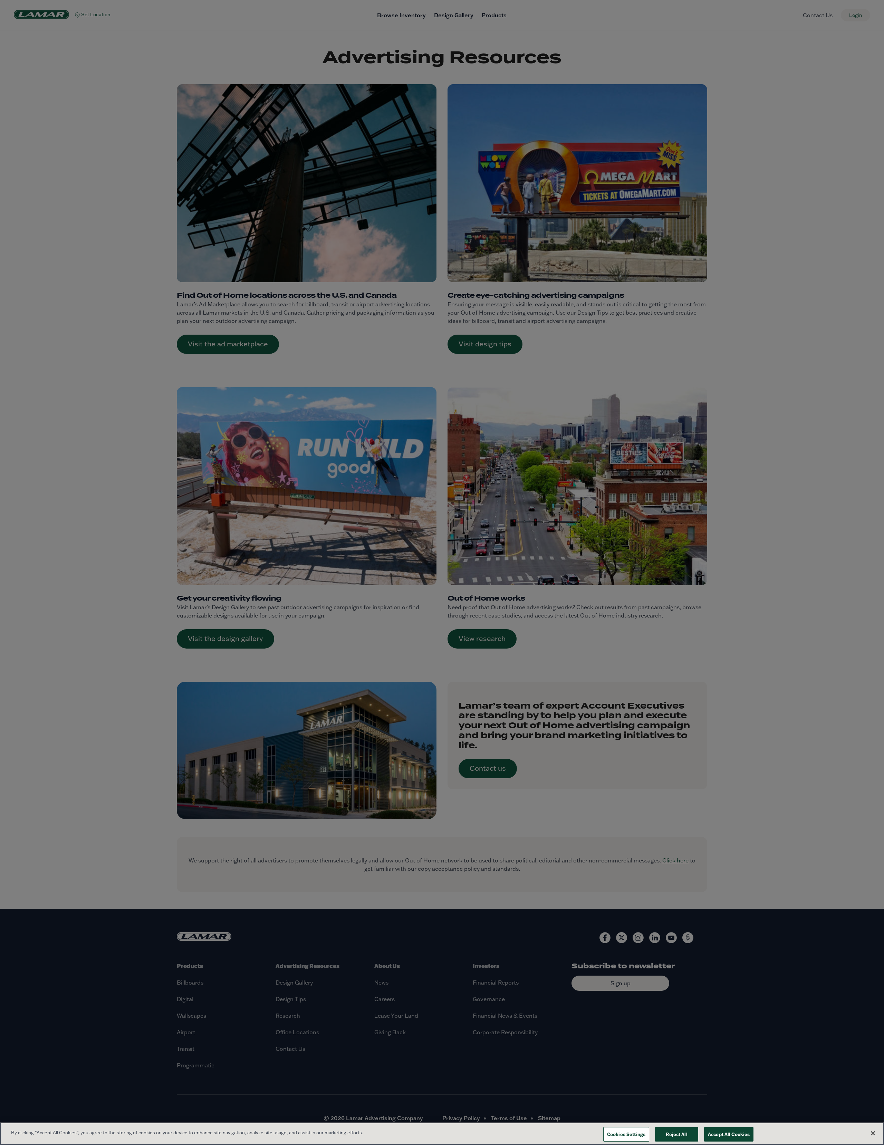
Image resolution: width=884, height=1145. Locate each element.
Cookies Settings (626, 1134)
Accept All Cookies (729, 1134)
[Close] (873, 1133)
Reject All (676, 1134)
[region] (442, 1134)
